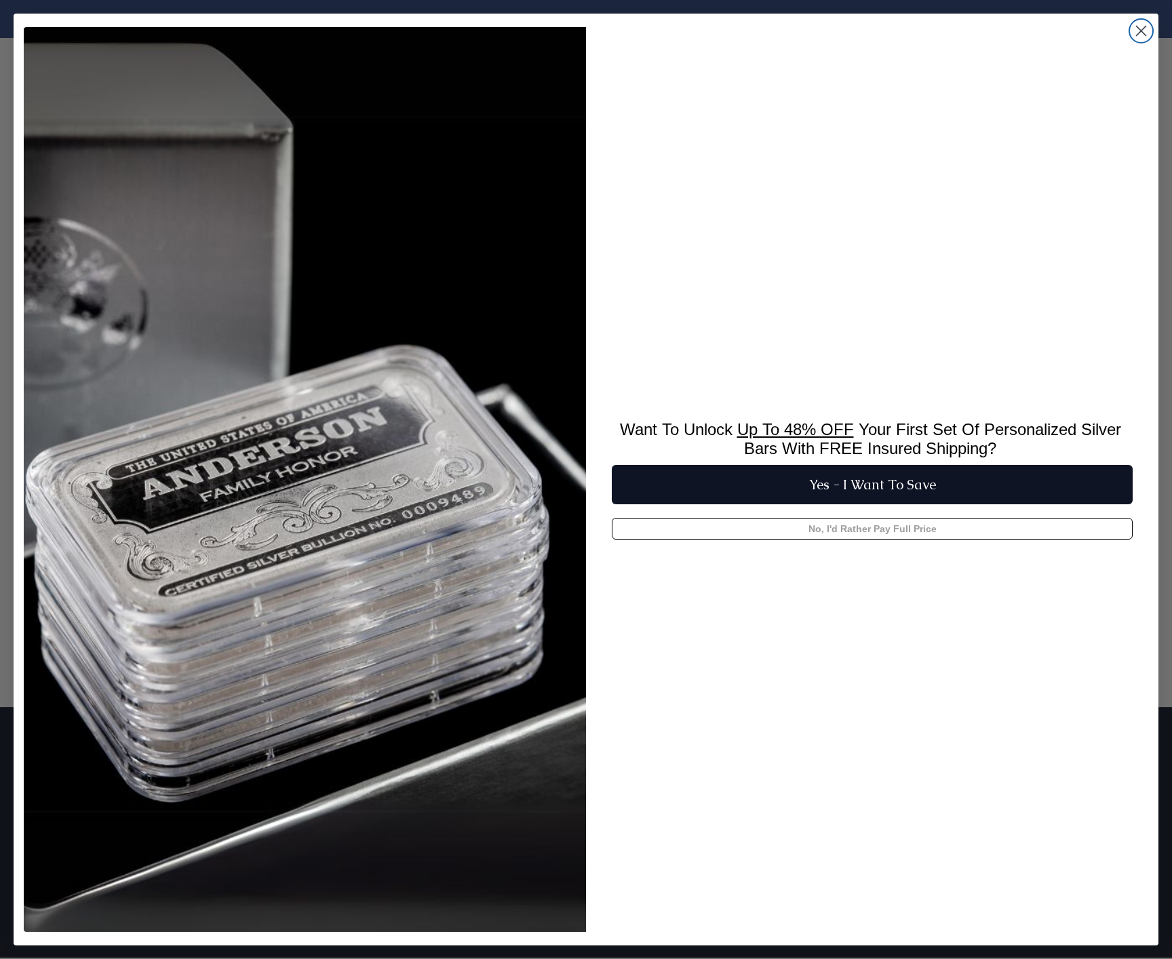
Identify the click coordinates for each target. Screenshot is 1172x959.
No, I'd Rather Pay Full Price (872, 528)
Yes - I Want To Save (872, 484)
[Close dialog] (1141, 31)
